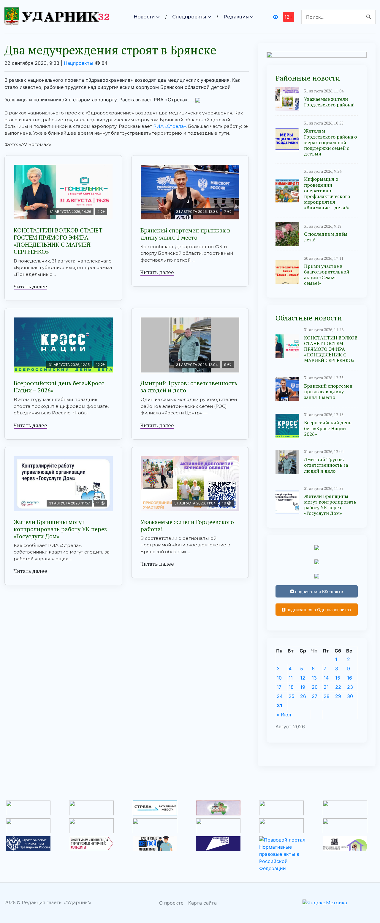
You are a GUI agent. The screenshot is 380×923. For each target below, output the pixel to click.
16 (349, 678)
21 (326, 687)
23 (350, 687)
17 (279, 687)
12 (302, 678)
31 (279, 705)
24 (280, 696)
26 (303, 696)
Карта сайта (202, 903)
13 (314, 678)
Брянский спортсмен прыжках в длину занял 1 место (185, 233)
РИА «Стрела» (169, 126)
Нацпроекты (78, 63)
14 (326, 678)
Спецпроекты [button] (189, 17)
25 (291, 696)
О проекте (171, 903)
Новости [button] (144, 17)
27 (314, 696)
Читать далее (30, 286)
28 (327, 696)
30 (350, 696)
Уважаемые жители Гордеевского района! (187, 525)
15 (337, 678)
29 (338, 696)
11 (291, 678)
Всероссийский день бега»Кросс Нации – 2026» (59, 386)
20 (315, 687)
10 (279, 678)
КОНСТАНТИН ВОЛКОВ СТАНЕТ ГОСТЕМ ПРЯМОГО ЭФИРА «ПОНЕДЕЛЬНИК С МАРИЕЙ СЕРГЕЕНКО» (58, 241)
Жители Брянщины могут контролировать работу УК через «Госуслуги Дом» (60, 529)
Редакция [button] (236, 17)
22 (338, 687)
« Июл (284, 715)
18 (291, 687)
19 (302, 687)
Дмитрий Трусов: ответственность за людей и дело (188, 386)
